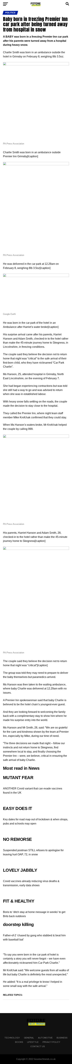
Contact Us (37, 1046)
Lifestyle (33, 1042)
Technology (12, 1038)
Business (62, 1038)
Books (19, 1042)
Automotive (45, 1038)
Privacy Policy (51, 1042)
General (29, 1038)
